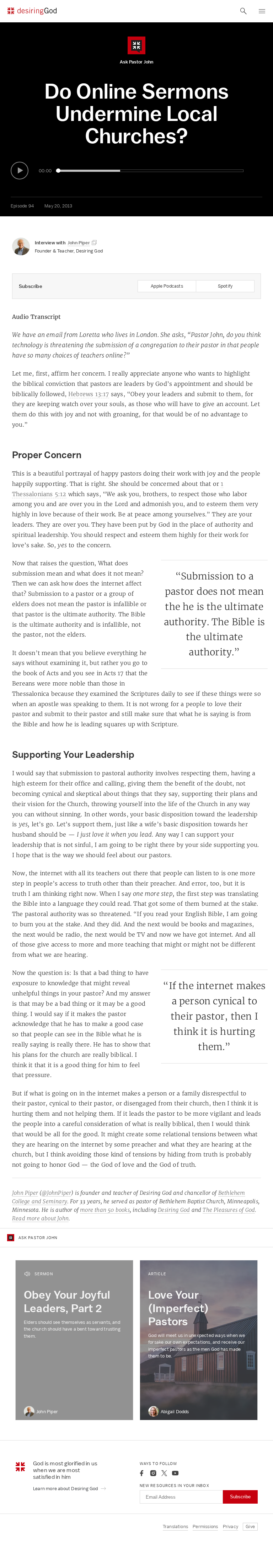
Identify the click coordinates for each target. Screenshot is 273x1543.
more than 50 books (105, 1209)
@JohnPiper (56, 1192)
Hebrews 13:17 (88, 394)
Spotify (225, 286)
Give (250, 1526)
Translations (175, 1526)
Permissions (205, 1526)
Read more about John (40, 1218)
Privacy (230, 1526)
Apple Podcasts (167, 286)
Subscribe (240, 1496)
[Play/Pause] (19, 170)
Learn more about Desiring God (66, 1489)
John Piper (25, 1192)
